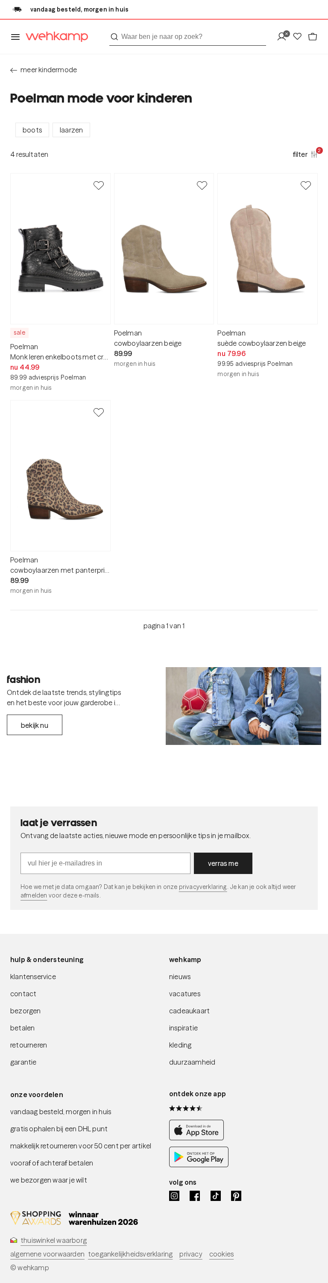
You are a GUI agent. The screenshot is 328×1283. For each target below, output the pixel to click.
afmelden (33, 895)
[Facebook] (195, 1196)
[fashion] (243, 706)
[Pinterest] (236, 1196)
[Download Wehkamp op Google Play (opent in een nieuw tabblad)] (198, 1164)
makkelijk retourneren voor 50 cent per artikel (80, 1146)
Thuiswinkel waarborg (53, 1240)
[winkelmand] (313, 37)
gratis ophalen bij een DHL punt (59, 1128)
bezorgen (25, 1010)
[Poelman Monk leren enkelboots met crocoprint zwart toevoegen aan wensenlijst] (98, 185)
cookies (221, 1254)
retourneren (28, 1045)
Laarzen (71, 130)
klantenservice (33, 976)
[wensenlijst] (300, 37)
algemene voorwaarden (47, 1254)
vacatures (184, 993)
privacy (190, 1254)
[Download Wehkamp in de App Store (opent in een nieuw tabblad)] (198, 1138)
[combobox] (187, 37)
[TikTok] (216, 1196)
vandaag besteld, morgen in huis (60, 1111)
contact (23, 993)
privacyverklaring (203, 887)
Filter (305, 154)
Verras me (223, 863)
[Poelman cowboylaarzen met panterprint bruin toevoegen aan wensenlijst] (98, 412)
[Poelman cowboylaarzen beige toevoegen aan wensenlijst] (202, 185)
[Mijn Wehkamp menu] (284, 37)
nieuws (179, 976)
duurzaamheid (192, 1062)
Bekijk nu (34, 725)
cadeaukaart (189, 1010)
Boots (32, 130)
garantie (23, 1062)
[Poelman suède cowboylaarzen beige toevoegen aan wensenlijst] (305, 185)
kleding (180, 1045)
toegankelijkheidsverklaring (130, 1254)
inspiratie (183, 1028)
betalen (22, 1028)
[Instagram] (174, 1196)
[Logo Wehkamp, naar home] (54, 37)
